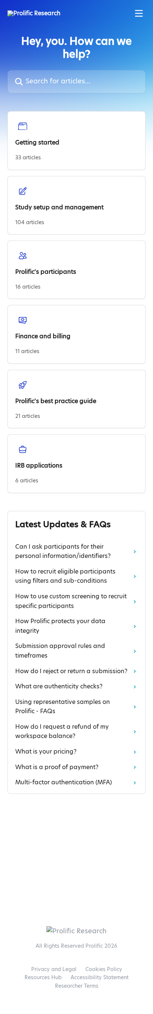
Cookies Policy (103, 969)
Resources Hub (43, 977)
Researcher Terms (76, 986)
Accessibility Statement (99, 977)
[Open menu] (139, 13)
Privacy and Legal (53, 969)
